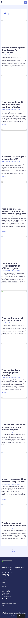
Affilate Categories (6, 593)
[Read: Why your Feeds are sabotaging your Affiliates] (13, 355)
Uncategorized (16, 54)
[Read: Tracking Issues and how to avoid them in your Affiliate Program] (13, 409)
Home (3, 578)
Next (14, 551)
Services (4, 579)
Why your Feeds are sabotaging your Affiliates (11, 372)
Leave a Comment (5, 54)
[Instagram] (8, 572)
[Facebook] (2, 572)
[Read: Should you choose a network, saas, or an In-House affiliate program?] (13, 193)
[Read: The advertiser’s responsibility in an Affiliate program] (13, 248)
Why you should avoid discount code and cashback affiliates (12, 104)
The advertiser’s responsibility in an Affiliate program (10, 266)
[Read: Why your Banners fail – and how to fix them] (13, 302)
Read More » (4, 70)
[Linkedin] (11, 572)
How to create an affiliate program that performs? (13, 480)
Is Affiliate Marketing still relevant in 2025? (13, 158)
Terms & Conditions (6, 596)
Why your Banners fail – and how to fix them (13, 319)
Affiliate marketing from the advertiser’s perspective (13, 50)
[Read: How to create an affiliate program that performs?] (13, 464)
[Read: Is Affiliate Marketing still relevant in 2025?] (13, 141)
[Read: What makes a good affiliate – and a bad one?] (13, 512)
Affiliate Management (7, 590)
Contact (4, 584)
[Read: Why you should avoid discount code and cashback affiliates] (13, 87)
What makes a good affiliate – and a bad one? (13, 524)
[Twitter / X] (5, 572)
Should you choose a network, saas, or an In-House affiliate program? (13, 211)
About (3, 582)
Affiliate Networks (6, 591)
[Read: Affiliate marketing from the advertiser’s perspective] (13, 32)
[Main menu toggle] (25, 2)
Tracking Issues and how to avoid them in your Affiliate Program (13, 427)
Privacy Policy (5, 594)
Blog (12, 54)
